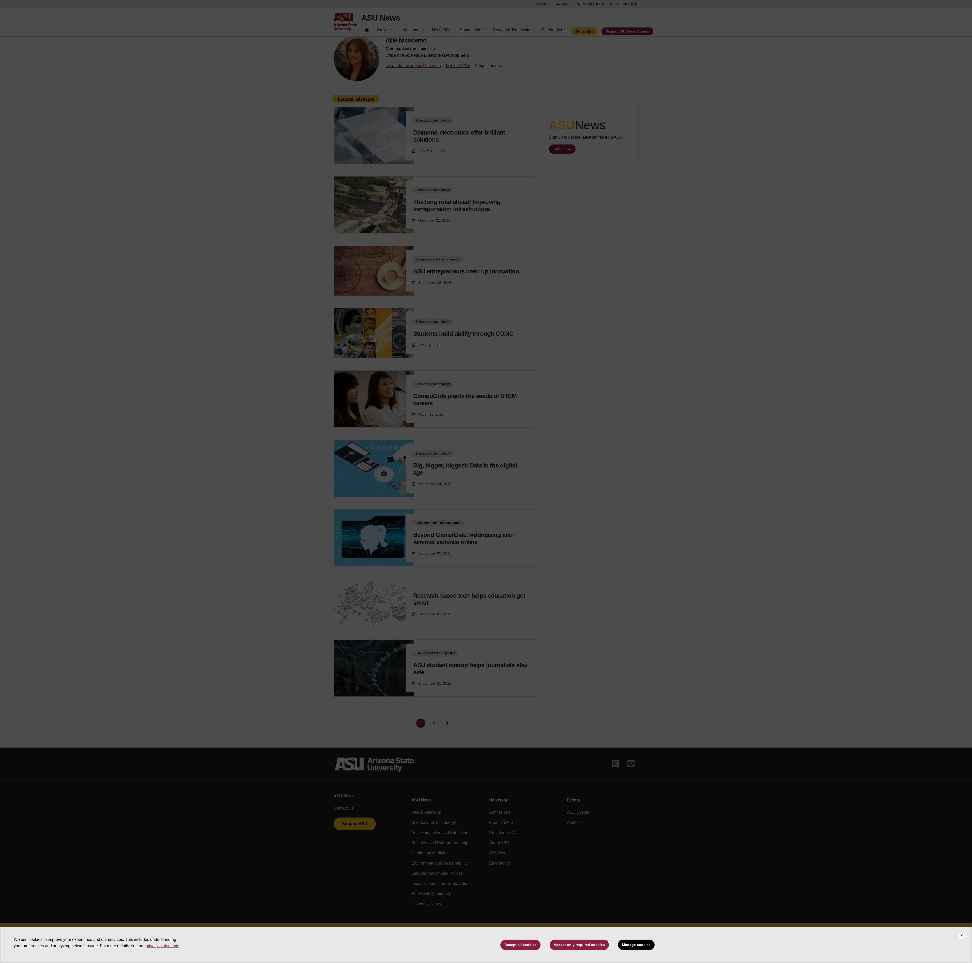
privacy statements (162, 946)
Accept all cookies (520, 945)
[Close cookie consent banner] (961, 935)
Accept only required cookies (579, 945)
